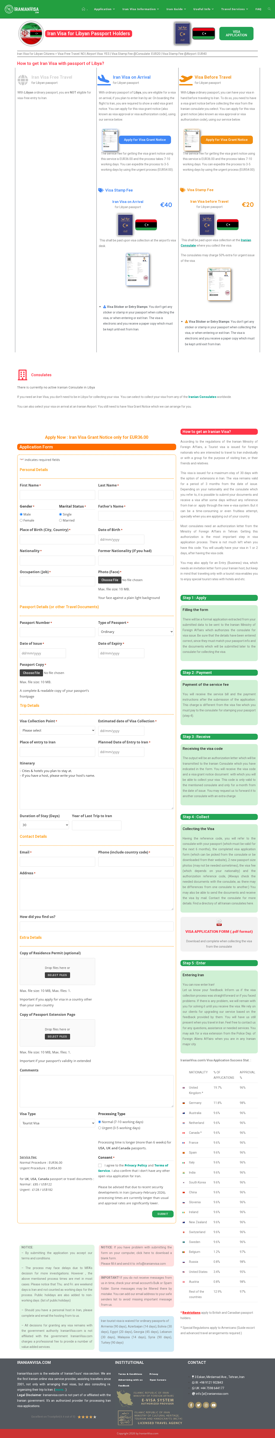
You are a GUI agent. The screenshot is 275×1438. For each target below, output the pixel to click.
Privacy (154, 1373)
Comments (29, 1070)
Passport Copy (33, 664)
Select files (57, 975)
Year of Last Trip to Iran (92, 815)
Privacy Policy (136, 1165)
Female (28, 520)
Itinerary (27, 763)
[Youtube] (213, 1405)
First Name (30, 485)
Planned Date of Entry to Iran (124, 742)
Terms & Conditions (130, 1373)
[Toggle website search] (269, 9)
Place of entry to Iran (38, 742)
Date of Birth (110, 529)
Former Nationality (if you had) (124, 550)
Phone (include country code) (124, 852)
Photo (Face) (109, 571)
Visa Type (28, 1113)
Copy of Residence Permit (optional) (50, 953)
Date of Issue (32, 643)
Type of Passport (113, 622)
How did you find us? (37, 916)
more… (60, 1389)
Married (69, 520)
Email (26, 852)
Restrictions (191, 1312)
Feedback (124, 1385)
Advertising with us (130, 1379)
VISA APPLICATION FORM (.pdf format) (219, 931)
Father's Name (111, 506)
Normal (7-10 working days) (122, 1122)
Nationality (31, 550)
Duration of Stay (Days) (40, 815)
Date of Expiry (111, 643)
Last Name (108, 485)
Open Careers (158, 1379)
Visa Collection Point (38, 721)
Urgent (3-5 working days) (121, 1128)
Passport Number (36, 622)
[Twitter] (198, 1405)
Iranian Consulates (202, 397)
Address (27, 873)
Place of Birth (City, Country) (45, 529)
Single (67, 514)
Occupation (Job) (35, 571)
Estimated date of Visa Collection (127, 721)
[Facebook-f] (191, 1405)
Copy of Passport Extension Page (47, 1014)
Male (27, 514)
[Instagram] (206, 1405)
